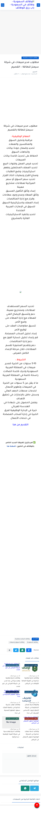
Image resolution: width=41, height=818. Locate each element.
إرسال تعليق (31, 756)
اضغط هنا (11, 446)
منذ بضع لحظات (33, 676)
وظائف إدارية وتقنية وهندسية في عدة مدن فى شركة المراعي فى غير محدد (11, 682)
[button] (28, 650)
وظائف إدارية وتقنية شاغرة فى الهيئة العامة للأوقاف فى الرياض (30, 681)
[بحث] (2, 5)
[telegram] (34, 788)
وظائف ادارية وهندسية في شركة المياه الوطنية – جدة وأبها (11, 734)
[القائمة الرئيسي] (38, 5)
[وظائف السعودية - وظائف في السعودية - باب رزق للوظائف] (20, 5)
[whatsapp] (25, 788)
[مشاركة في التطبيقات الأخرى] (9, 650)
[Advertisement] (20, 32)
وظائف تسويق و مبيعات (17, 642)
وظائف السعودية (32, 642)
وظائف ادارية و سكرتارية (30, 58)
